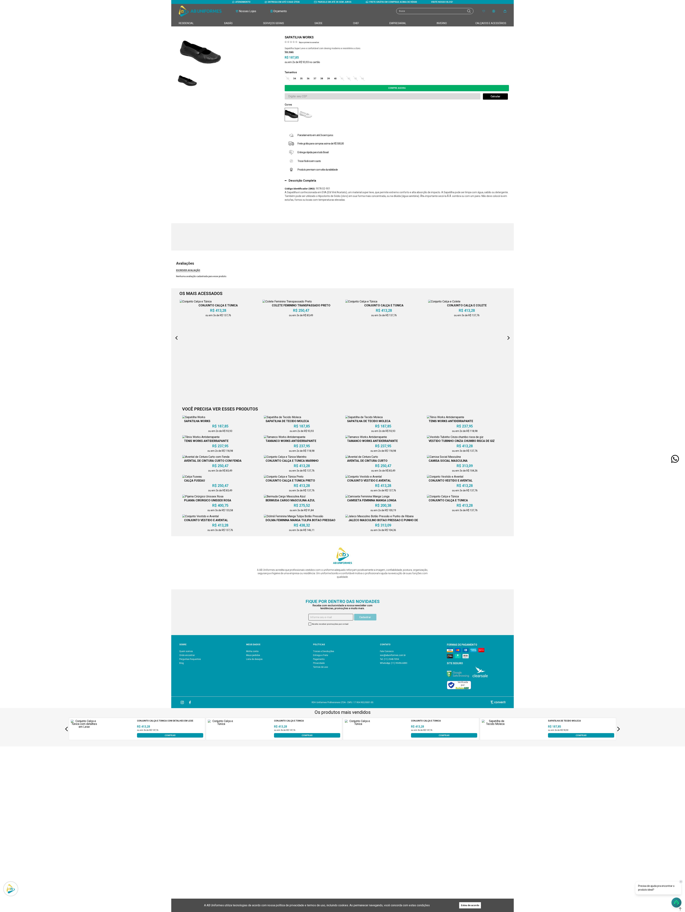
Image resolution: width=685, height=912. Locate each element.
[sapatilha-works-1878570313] (291, 114)
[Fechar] (681, 881)
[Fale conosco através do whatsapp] (675, 459)
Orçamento (280, 11)
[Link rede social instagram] (182, 702)
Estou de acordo (470, 905)
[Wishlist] (483, 11)
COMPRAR (170, 735)
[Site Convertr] (452, 702)
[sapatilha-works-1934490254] (305, 114)
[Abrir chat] (676, 903)
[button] (680, 909)
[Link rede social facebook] (190, 702)
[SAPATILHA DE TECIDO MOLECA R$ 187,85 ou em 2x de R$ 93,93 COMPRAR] (495, 736)
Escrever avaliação (188, 270)
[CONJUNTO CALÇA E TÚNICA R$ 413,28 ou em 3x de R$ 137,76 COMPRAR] (221, 736)
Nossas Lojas (247, 11)
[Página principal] (200, 11)
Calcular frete (495, 96)
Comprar (397, 88)
